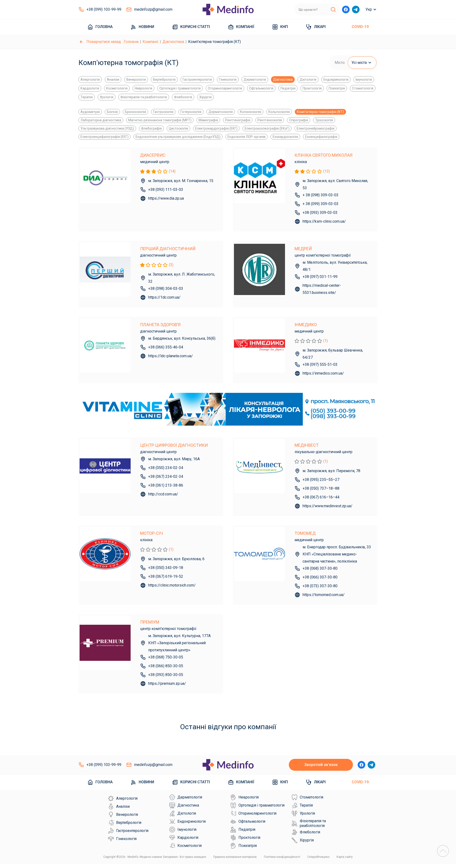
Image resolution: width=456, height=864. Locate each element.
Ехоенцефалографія (321, 137)
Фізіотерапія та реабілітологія (143, 97)
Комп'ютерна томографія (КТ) (320, 112)
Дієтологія (308, 79)
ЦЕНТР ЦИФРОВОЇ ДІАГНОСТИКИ (174, 445)
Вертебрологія (164, 79)
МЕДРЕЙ (303, 248)
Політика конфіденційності (282, 857)
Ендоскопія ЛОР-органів (247, 137)
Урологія (106, 97)
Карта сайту (345, 857)
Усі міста (359, 62)
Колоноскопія (250, 112)
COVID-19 (360, 26)
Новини (146, 26)
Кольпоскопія (279, 112)
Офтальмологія (261, 88)
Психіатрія (337, 88)
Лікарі (320, 26)
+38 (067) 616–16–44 (321, 497)
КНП (284, 26)
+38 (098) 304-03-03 (165, 288)
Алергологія (90, 79)
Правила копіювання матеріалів (235, 857)
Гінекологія (228, 79)
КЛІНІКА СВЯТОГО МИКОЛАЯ (323, 155)
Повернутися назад (103, 41)
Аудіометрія (90, 112)
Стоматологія (362, 88)
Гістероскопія (190, 112)
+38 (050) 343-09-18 (165, 567)
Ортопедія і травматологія (180, 88)
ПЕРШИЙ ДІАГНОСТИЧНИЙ (167, 248)
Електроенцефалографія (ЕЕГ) (104, 137)
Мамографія (208, 120)
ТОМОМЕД (305, 533)
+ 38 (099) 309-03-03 (320, 204)
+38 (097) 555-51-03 (320, 364)
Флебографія (151, 128)
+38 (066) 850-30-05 (165, 666)
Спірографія (298, 120)
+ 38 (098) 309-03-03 (320, 195)
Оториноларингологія (225, 88)
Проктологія (312, 88)
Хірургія (205, 97)
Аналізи (113, 79)
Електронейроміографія (315, 128)
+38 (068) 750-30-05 (165, 657)
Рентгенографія (237, 120)
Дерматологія (255, 79)
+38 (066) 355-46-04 (165, 347)
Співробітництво (318, 857)
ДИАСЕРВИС (153, 155)
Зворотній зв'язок (321, 764)
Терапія (87, 97)
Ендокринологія (335, 79)
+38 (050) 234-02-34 (165, 467)
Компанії (245, 26)
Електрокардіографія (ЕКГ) (216, 128)
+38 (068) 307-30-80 (320, 568)
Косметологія (117, 88)
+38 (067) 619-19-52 (165, 576)
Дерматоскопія (221, 112)
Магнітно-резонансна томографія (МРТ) (159, 120)
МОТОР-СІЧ (151, 533)
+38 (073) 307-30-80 (320, 586)
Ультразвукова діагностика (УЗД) (107, 128)
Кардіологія (90, 88)
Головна (104, 26)
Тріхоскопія (324, 120)
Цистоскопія (178, 128)
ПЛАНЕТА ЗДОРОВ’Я (160, 324)
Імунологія (364, 79)
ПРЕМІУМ (149, 622)
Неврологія (143, 88)
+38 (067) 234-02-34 (165, 476)
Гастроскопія (163, 112)
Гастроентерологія (197, 79)
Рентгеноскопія (269, 120)
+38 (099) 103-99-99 (103, 9)
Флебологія (183, 97)
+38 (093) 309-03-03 (320, 212)
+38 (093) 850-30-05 (165, 674)
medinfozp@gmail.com (153, 9)
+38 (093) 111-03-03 (165, 189)
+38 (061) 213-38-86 (165, 485)
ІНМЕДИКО (305, 324)
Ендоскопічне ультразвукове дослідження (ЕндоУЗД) (178, 137)
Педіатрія (287, 88)
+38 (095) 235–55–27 (321, 479)
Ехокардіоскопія (285, 137)
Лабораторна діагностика (101, 120)
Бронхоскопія (135, 112)
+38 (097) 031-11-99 (320, 276)
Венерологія (136, 79)
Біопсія (112, 112)
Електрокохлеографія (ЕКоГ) (267, 128)
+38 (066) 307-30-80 (320, 577)
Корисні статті (195, 26)
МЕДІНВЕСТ (306, 445)
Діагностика (173, 41)
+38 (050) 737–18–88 (321, 488)
